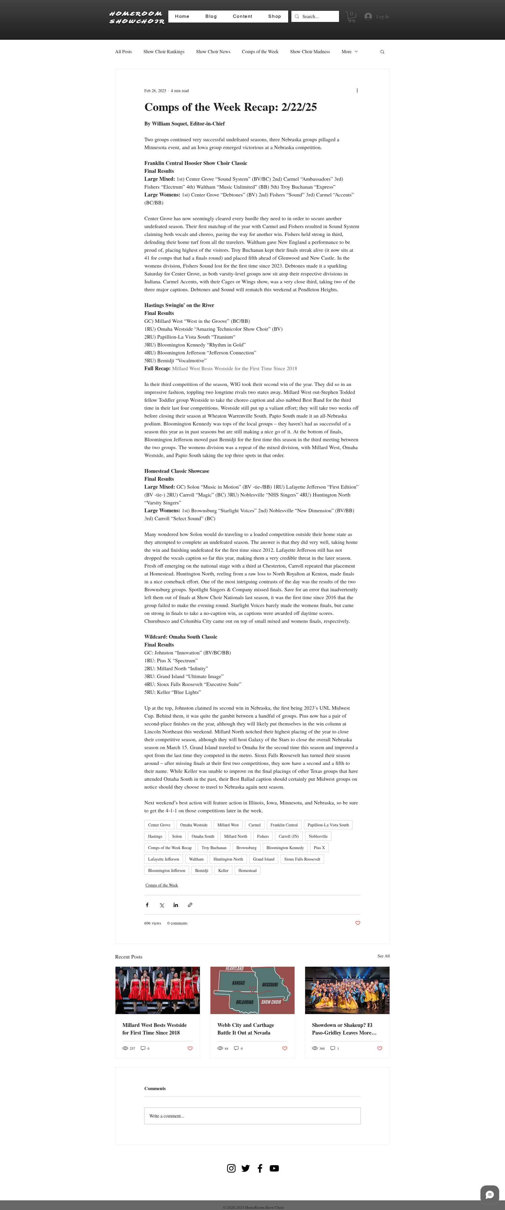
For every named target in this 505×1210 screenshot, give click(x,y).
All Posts (123, 51)
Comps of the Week (260, 51)
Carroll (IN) (289, 836)
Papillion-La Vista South (328, 825)
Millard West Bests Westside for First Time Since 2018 (154, 1028)
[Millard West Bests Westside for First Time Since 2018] (157, 990)
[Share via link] (190, 905)
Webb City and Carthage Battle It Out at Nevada (245, 1028)
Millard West (228, 825)
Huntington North (228, 859)
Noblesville (318, 836)
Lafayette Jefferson (163, 859)
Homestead (247, 870)
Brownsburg (246, 847)
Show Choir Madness (310, 51)
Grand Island (263, 859)
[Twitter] (245, 1168)
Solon (177, 836)
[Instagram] (231, 1168)
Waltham (196, 859)
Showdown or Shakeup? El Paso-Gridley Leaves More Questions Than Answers (342, 1028)
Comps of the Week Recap (170, 847)
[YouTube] (274, 1168)
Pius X (319, 847)
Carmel (255, 825)
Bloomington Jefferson (166, 870)
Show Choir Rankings (163, 51)
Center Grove (159, 825)
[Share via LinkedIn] (176, 905)
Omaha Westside (193, 825)
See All (384, 956)
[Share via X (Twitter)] (161, 905)
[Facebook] (260, 1168)
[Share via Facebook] (147, 905)
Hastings (155, 836)
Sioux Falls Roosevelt (302, 859)
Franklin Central (284, 825)
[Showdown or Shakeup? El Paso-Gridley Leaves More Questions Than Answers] (347, 990)
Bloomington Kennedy (285, 847)
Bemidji (201, 870)
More (347, 51)
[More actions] (357, 90)
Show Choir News (213, 51)
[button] (351, 16)
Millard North (235, 836)
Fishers (263, 836)
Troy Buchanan (214, 847)
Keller (223, 870)
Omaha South (203, 836)
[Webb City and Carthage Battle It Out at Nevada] (252, 990)
